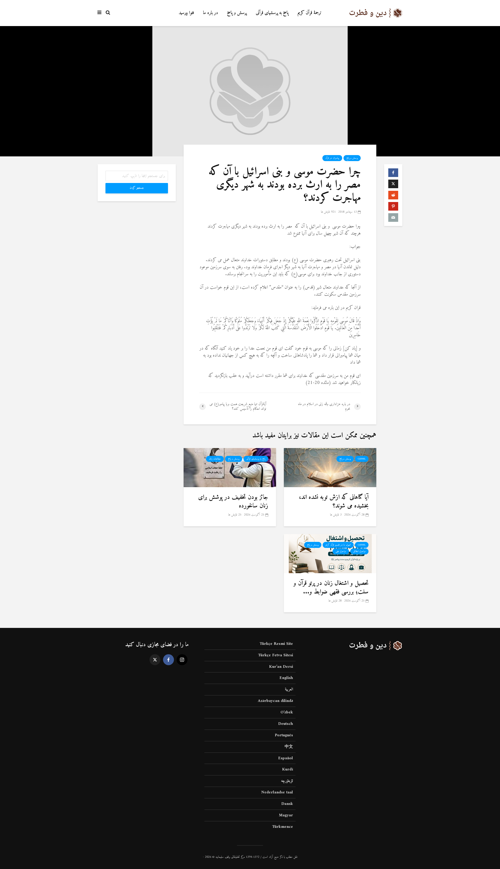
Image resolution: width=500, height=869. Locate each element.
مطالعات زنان (215, 459)
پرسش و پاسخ (237, 13)
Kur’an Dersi (281, 666)
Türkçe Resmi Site (276, 644)
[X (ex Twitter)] (154, 659)
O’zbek (286, 712)
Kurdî (287, 769)
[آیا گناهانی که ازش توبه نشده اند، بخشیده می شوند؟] (330, 467)
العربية (289, 689)
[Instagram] (182, 659)
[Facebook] (168, 659)
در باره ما (210, 13)
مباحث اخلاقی (359, 551)
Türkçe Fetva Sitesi (275, 655)
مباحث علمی (340, 551)
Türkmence (282, 826)
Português (284, 735)
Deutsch (285, 723)
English (286, 678)
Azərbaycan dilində (275, 701)
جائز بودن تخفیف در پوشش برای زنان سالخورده (233, 501)
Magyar (286, 815)
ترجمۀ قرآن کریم (310, 13)
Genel (362, 459)
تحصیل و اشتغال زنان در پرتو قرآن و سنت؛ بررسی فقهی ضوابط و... (330, 587)
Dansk (287, 803)
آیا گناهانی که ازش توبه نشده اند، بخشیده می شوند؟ (333, 501)
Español (285, 758)
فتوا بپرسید (186, 13)
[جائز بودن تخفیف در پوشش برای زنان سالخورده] (230, 467)
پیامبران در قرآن (332, 158)
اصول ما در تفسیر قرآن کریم (338, 545)
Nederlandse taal (277, 792)
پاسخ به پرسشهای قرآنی (272, 13)
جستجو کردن (137, 188)
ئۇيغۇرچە (287, 781)
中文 (289, 746)
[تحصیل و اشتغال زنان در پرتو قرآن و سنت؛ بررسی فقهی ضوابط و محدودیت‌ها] (330, 553)
